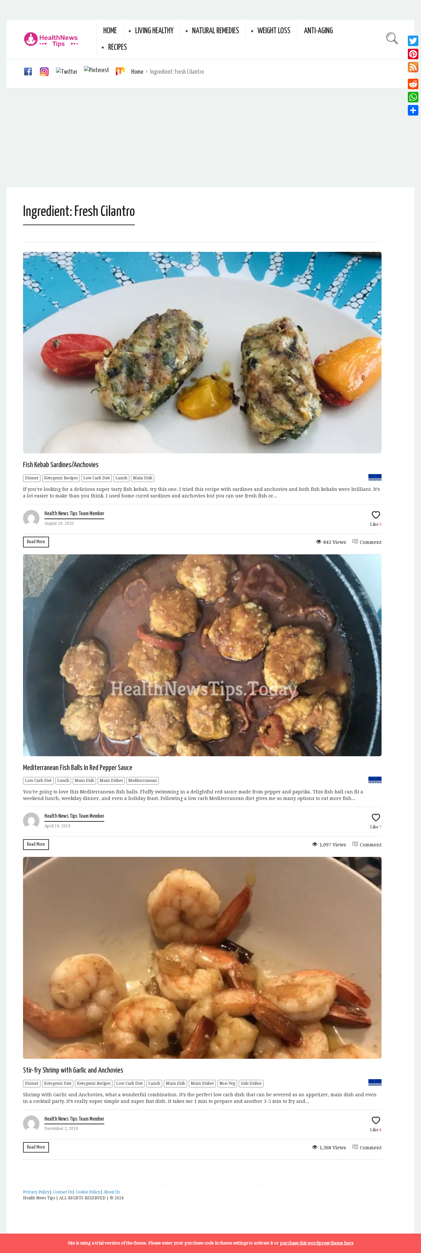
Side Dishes (251, 1083)
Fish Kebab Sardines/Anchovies (61, 465)
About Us (112, 1192)
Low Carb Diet (96, 478)
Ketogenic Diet (57, 1083)
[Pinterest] (413, 54)
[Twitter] (413, 40)
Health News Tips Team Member (74, 514)
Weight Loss (274, 31)
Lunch (121, 478)
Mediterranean (142, 780)
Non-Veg (227, 1083)
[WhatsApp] (413, 97)
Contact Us (62, 1192)
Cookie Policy (88, 1192)
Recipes (117, 47)
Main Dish (142, 478)
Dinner (31, 478)
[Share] (413, 110)
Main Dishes (111, 780)
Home (110, 31)
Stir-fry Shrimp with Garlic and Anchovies (73, 1070)
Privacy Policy (36, 1192)
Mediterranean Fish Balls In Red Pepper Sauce (77, 768)
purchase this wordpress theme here (317, 1242)
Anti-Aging (318, 31)
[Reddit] (413, 84)
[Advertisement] (210, 138)
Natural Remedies (215, 31)
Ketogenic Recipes (61, 478)
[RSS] (413, 69)
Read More (36, 541)
